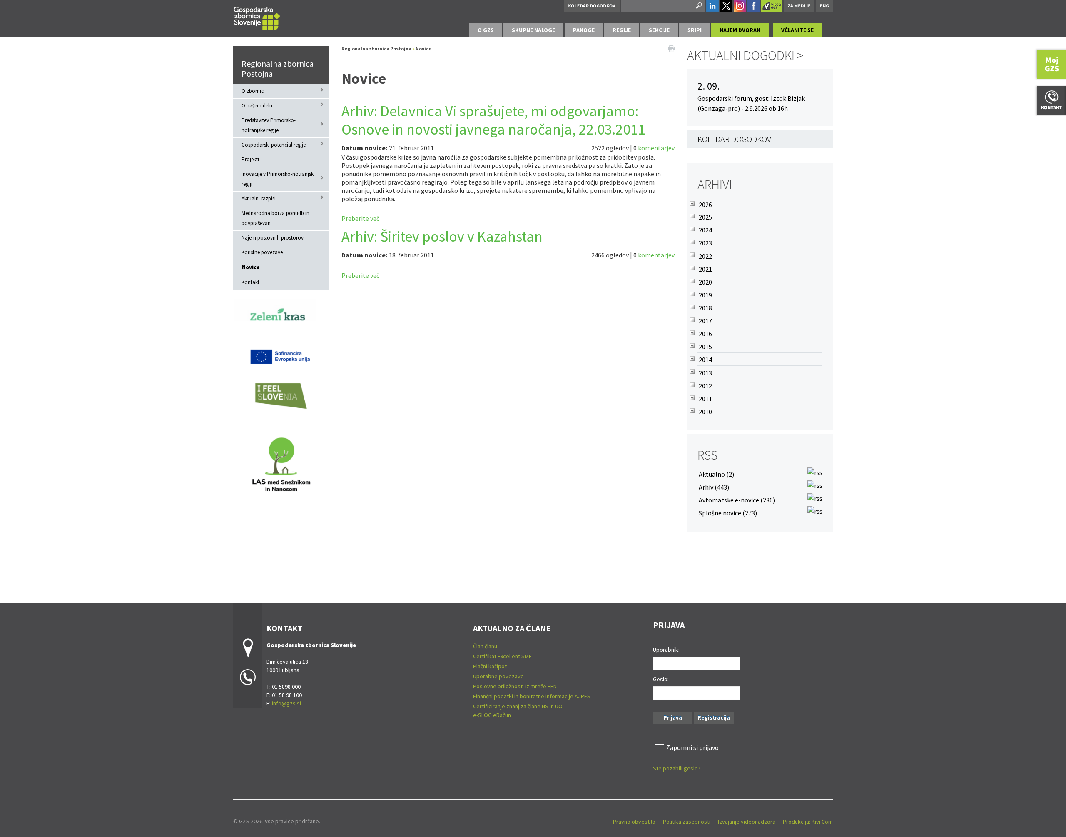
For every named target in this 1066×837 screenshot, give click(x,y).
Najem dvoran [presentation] (740, 30)
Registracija (714, 717)
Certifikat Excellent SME (502, 656)
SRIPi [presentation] (694, 30)
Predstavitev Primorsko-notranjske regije (269, 125)
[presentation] (485, 30)
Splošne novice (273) (728, 513)
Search (698, 6)
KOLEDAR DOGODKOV (734, 139)
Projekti (250, 159)
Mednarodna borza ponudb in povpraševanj (275, 218)
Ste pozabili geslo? (676, 768)
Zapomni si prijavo (692, 747)
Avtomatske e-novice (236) (737, 500)
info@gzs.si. (287, 703)
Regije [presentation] (622, 30)
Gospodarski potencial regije (274, 144)
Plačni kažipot (490, 666)
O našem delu (257, 105)
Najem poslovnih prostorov (273, 237)
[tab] (485, 30)
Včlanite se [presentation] (797, 30)
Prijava (673, 717)
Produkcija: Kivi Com (808, 821)
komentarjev (656, 148)
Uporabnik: (666, 649)
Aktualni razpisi (259, 198)
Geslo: (661, 679)
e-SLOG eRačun (492, 715)
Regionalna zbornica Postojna (278, 68)
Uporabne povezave (498, 676)
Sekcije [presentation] (659, 30)
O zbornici (253, 91)
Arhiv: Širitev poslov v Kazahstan (442, 236)
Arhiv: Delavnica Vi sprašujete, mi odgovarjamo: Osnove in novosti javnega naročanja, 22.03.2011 (493, 120)
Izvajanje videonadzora (746, 821)
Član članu (485, 646)
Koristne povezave (262, 252)
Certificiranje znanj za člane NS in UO (518, 706)
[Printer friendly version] (671, 48)
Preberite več (360, 218)
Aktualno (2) (716, 474)
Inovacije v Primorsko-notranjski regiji (278, 178)
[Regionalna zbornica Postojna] (257, 17)
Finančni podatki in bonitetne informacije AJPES (531, 696)
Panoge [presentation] (584, 30)
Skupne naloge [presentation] (533, 30)
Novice (251, 267)
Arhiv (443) (714, 487)
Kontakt (250, 282)
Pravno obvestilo (634, 821)
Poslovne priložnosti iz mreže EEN (515, 686)
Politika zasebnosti (686, 821)
